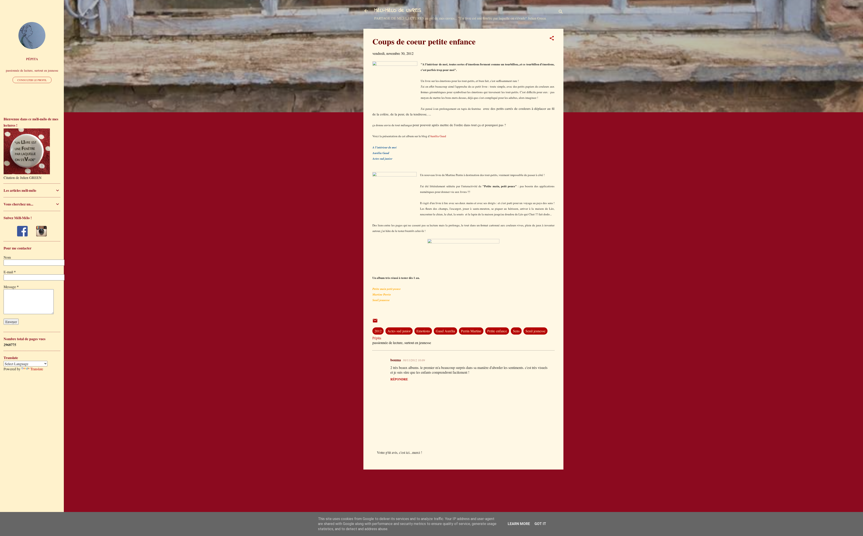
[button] (551, 38)
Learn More (519, 524)
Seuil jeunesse (535, 331)
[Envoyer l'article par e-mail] (375, 322)
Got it (540, 524)
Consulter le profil (32, 80)
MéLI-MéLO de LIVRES (397, 11)
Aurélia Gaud (438, 136)
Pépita (32, 59)
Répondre (399, 379)
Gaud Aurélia (445, 331)
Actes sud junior (399, 331)
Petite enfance (497, 331)
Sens (516, 331)
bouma (395, 359)
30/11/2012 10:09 (414, 360)
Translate (36, 368)
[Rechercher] (560, 12)
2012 (378, 331)
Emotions (423, 331)
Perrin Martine (471, 331)
